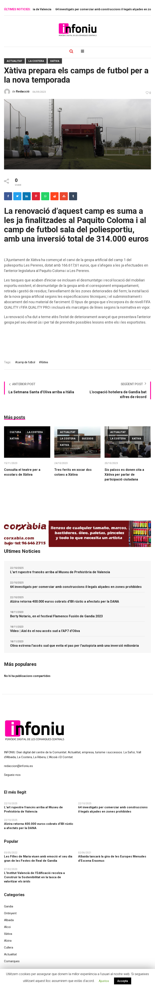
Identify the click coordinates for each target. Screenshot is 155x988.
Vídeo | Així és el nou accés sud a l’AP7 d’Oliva (45, 631)
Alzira (8, 940)
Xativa (54, 61)
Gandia (8, 906)
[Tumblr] (73, 196)
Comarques (12, 961)
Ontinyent (10, 913)
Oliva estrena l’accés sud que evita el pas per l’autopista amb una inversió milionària (74, 646)
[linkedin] (27, 196)
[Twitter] (17, 196)
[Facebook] (8, 196)
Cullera (8, 947)
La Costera (36, 61)
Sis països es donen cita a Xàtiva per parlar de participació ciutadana (124, 474)
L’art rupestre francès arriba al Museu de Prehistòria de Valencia (60, 572)
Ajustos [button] (104, 981)
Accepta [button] (122, 981)
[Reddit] (54, 196)
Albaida (9, 920)
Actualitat (14, 61)
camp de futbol (26, 362)
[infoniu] (77, 30)
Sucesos (87, 438)
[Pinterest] (36, 196)
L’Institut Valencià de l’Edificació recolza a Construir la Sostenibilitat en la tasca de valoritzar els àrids (34, 877)
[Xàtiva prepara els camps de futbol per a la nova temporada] (77, 134)
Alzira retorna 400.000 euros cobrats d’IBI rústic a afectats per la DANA (64, 601)
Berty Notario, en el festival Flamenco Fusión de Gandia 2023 (56, 616)
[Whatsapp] (45, 196)
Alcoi (7, 927)
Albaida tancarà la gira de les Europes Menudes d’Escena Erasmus (112, 858)
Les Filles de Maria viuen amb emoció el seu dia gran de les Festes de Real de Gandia (38, 858)
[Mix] (64, 196)
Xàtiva (44, 362)
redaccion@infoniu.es (18, 766)
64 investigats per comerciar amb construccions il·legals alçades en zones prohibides (76, 587)
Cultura (15, 432)
